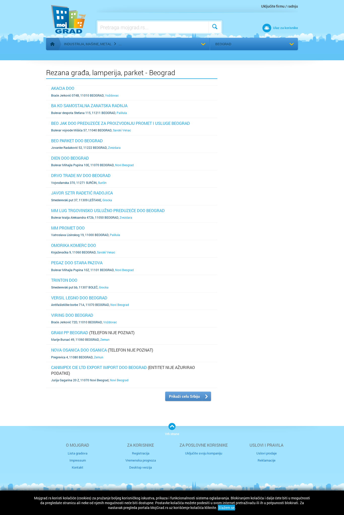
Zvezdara (114, 148)
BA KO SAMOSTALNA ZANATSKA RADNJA (89, 105)
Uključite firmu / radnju (279, 6)
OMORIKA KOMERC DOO (73, 245)
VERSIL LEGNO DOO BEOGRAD (79, 297)
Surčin (102, 183)
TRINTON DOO (64, 280)
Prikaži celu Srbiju (184, 396)
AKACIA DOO (62, 88)
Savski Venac (122, 130)
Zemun (105, 339)
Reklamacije (267, 460)
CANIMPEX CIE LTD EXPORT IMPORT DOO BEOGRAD (99, 367)
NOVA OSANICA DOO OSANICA (79, 350)
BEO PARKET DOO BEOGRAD (77, 140)
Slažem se (226, 507)
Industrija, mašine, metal (88, 44)
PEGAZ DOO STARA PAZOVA (76, 262)
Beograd (223, 44)
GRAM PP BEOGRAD (69, 332)
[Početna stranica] (52, 44)
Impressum (78, 460)
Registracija (140, 453)
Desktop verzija (140, 467)
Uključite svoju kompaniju (203, 453)
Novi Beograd (124, 165)
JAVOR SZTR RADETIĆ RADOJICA (82, 192)
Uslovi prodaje (266, 453)
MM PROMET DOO (68, 228)
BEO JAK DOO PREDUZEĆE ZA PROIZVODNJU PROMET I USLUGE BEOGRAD (120, 123)
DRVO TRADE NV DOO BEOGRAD (81, 175)
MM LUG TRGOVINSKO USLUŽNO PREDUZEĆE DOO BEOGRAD (108, 210)
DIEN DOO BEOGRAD (70, 158)
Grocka (107, 200)
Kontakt (77, 467)
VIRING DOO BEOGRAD (72, 315)
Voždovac (112, 95)
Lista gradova (77, 453)
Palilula (122, 113)
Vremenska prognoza (140, 460)
